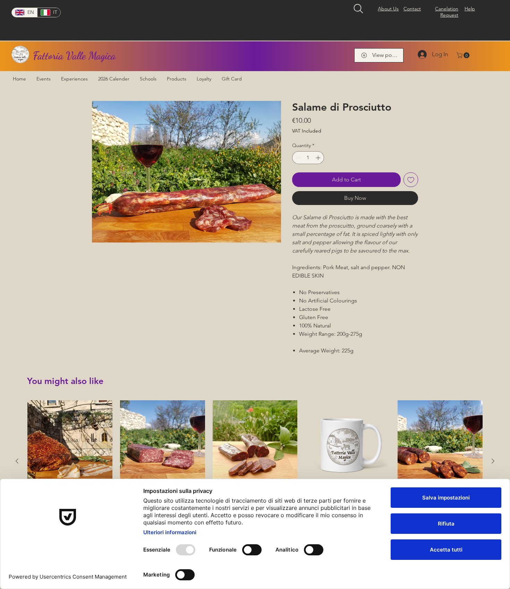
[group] (255, 461)
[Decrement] (297, 158)
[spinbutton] (308, 158)
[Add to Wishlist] (410, 179)
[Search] (358, 8)
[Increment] (318, 158)
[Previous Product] (17, 461)
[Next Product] (493, 461)
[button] (464, 55)
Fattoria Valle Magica (74, 55)
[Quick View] (69, 442)
